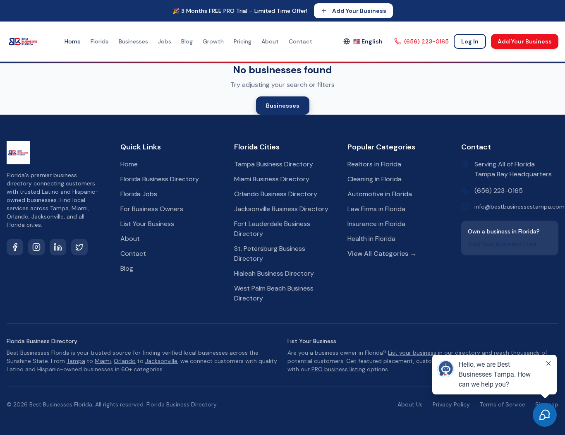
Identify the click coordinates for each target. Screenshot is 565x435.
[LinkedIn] (58, 247)
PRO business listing (338, 369)
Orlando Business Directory (275, 194)
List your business (412, 352)
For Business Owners (151, 208)
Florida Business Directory (159, 179)
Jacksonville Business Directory (281, 208)
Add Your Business (359, 10)
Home (73, 41)
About (270, 41)
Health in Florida (371, 238)
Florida (100, 41)
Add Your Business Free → (505, 244)
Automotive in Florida (379, 194)
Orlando (125, 361)
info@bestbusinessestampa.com (519, 206)
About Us (410, 404)
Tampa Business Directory (273, 164)
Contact (300, 41)
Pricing (242, 41)
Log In (470, 41)
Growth (213, 41)
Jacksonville (161, 361)
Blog (187, 41)
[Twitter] (79, 247)
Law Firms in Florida (376, 208)
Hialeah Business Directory (274, 273)
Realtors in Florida (374, 164)
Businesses (133, 41)
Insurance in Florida (376, 223)
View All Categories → (382, 253)
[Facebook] (15, 247)
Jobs (164, 41)
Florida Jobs (138, 194)
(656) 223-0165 (426, 41)
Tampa (76, 361)
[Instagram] (36, 247)
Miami (103, 361)
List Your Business (147, 223)
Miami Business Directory (271, 179)
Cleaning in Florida (374, 179)
